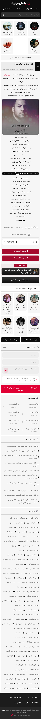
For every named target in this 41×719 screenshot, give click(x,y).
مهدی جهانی (20, 587)
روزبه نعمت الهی (21, 688)
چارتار (35, 573)
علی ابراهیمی (9, 679)
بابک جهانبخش (31, 550)
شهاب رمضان (7, 619)
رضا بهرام (34, 688)
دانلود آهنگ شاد (15, 697)
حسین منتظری (8, 559)
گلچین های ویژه (31, 429)
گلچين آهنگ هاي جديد (9, 340)
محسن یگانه (19, 605)
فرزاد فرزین (21, 656)
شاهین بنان (20, 624)
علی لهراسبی (18, 660)
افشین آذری (33, 532)
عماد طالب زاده (32, 660)
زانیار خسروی (33, 683)
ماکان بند (17, 614)
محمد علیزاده (32, 605)
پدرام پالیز (10, 555)
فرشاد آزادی (33, 656)
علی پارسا (34, 679)
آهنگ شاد (18, 9)
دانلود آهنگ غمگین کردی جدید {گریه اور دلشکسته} (20, 490)
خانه (29, 58)
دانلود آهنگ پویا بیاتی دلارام (24, 64)
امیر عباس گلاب (9, 541)
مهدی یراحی (33, 587)
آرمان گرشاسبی (32, 523)
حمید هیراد (18, 569)
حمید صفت (6, 569)
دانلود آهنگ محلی (32, 702)
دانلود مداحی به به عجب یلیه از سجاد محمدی (22, 446)
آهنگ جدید (23, 69)
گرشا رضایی (8, 647)
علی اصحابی (22, 679)
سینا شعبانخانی (31, 633)
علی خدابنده (7, 674)
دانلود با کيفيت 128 (19, 251)
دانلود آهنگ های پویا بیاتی (20, 280)
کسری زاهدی (23, 651)
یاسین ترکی (20, 578)
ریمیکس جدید (12, 420)
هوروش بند (8, 578)
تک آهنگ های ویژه (30, 420)
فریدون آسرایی (10, 651)
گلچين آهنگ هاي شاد (29, 340)
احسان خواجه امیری (16, 523)
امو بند (34, 546)
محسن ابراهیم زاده (31, 614)
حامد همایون (32, 564)
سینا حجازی (18, 628)
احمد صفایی (22, 527)
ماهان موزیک (20, 3)
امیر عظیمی (22, 541)
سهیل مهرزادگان (31, 642)
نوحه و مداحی (12, 429)
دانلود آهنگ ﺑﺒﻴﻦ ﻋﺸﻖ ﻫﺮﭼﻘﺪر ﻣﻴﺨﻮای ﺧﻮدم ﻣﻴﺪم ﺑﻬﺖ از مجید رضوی (20, 477)
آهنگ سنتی (13, 404)
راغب (4, 573)
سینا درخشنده (32, 637)
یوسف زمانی (33, 578)
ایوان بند (25, 546)
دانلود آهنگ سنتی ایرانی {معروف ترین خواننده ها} (21, 495)
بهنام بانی (19, 550)
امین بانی (34, 536)
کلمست (34, 651)
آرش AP (12, 518)
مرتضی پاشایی (32, 601)
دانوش (26, 573)
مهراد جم (9, 582)
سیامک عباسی (6, 624)
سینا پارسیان (19, 637)
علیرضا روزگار (18, 670)
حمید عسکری (19, 564)
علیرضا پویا (20, 665)
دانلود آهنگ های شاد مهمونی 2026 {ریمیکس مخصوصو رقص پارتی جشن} (22, 501)
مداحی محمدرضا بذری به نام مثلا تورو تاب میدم (21, 451)
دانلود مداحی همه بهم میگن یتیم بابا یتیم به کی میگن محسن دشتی (19, 457)
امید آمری (21, 532)
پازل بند (19, 555)
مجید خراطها (19, 601)
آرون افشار (33, 518)
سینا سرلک (18, 633)
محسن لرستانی (32, 610)
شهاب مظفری (20, 619)
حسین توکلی (21, 559)
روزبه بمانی (7, 688)
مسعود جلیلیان (7, 592)
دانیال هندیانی (14, 573)
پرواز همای (33, 559)
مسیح (20, 596)
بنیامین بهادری (32, 555)
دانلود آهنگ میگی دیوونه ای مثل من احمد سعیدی (20, 471)
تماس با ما (17, 702)
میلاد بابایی (21, 582)
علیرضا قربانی (32, 665)
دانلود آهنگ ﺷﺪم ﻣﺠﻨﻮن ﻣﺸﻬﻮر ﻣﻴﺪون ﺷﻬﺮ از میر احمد (21, 464)
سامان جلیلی (21, 647)
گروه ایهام (14, 546)
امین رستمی (22, 536)
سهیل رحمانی (17, 642)
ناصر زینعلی (33, 582)
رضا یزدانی (20, 683)
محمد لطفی (6, 601)
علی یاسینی (33, 674)
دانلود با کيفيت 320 (19, 258)
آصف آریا (22, 518)
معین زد (11, 596)
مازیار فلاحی (33, 619)
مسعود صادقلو (32, 596)
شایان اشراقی (32, 624)
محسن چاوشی (17, 610)
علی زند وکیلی (20, 674)
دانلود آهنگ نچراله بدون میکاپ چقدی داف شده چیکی (21, 484)
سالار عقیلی (33, 647)
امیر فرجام (33, 541)
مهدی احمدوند (32, 592)
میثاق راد (19, 592)
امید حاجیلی (10, 532)
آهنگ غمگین (7, 9)
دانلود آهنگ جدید (31, 9)
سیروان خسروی (32, 628)
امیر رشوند (10, 536)
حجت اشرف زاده (31, 569)
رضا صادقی (9, 683)
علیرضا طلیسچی (31, 670)
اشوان (11, 527)
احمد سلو (34, 527)
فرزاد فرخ (10, 656)
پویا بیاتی (7, 75)
